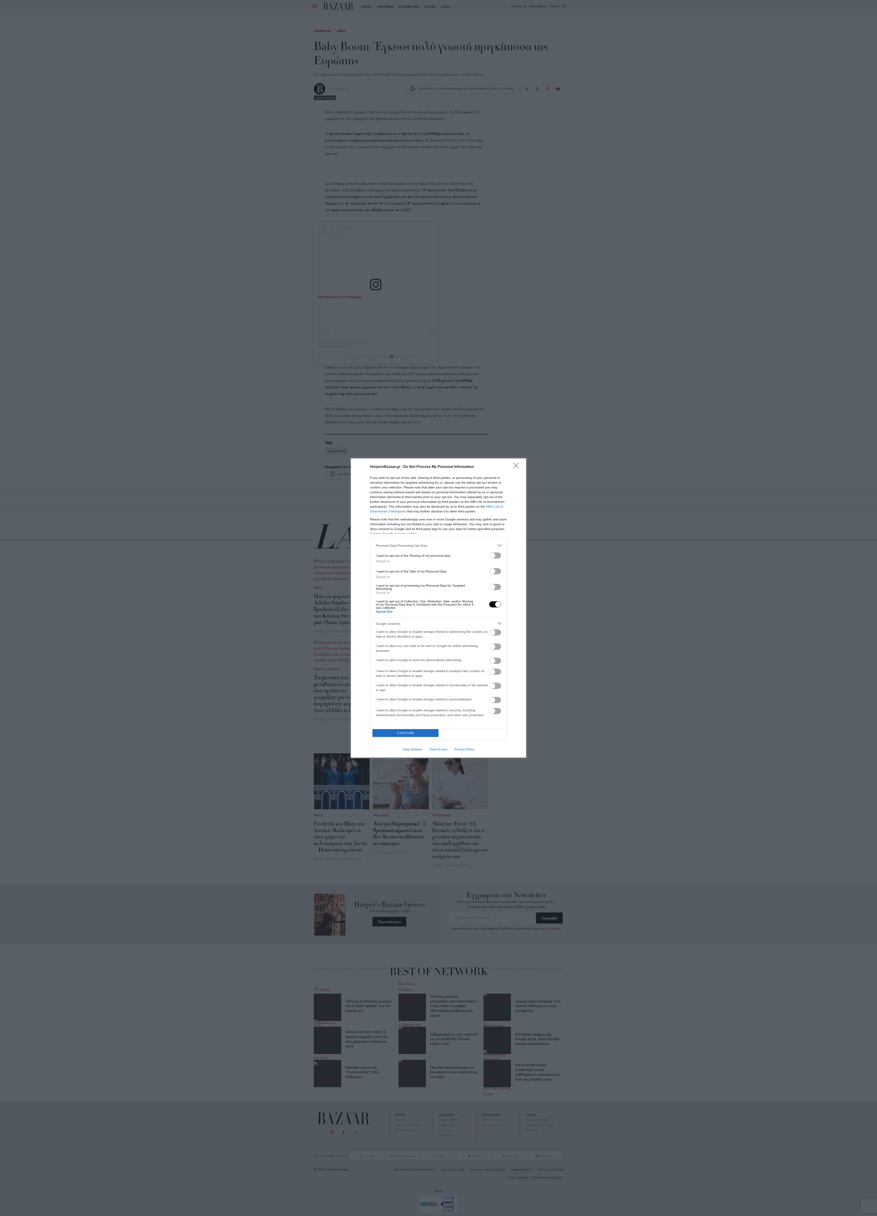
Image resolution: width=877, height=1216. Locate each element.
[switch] (495, 555)
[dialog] (438, 608)
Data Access (438, 749)
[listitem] (438, 545)
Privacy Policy (464, 749)
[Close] (517, 467)
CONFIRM (405, 733)
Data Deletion (413, 749)
